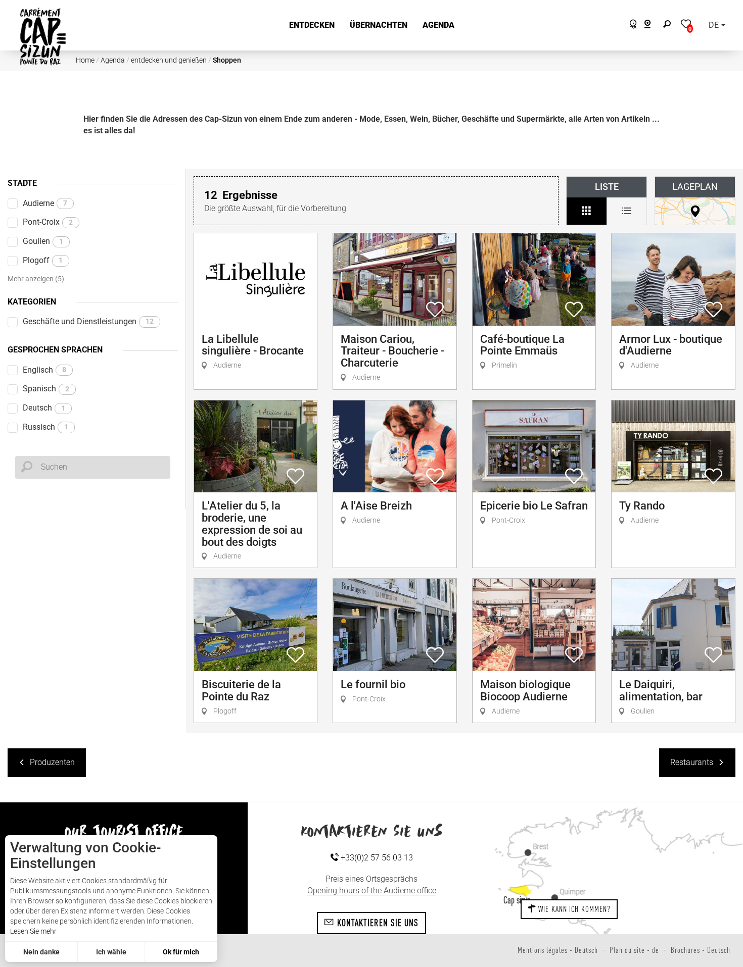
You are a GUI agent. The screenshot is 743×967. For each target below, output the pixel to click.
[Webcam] (653, 25)
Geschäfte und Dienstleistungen (88, 321)
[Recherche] (669, 25)
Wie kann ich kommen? (573, 908)
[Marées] (630, 25)
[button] (312, 25)
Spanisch (46, 388)
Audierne (45, 203)
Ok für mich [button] (181, 952)
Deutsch (44, 408)
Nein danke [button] (41, 952)
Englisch (44, 370)
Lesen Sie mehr (33, 931)
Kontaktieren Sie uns (377, 922)
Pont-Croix (48, 222)
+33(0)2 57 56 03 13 (376, 857)
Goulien (43, 241)
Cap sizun (517, 899)
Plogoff (43, 260)
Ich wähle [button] (111, 952)
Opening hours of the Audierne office (371, 890)
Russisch (45, 427)
